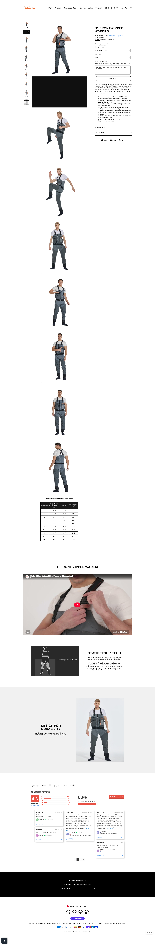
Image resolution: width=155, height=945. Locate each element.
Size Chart (47, 923)
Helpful (39, 824)
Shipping (97, 39)
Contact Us (108, 923)
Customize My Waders (36, 923)
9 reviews (112, 35)
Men (50, 8)
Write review (117, 796)
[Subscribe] (94, 888)
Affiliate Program (95, 8)
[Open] (4, 941)
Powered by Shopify (86, 931)
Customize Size (70, 8)
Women (58, 8)
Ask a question (100, 132)
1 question (120, 35)
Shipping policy (100, 127)
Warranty (91, 923)
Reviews (82, 8)
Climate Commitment (119, 923)
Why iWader (99, 923)
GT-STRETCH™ (111, 8)
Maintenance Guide (69, 923)
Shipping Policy (57, 923)
